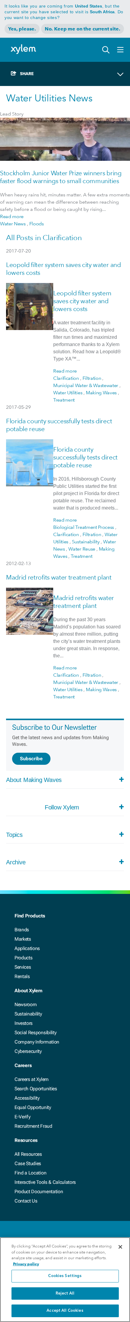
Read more (12, 216)
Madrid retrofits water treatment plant (59, 577)
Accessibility (27, 1098)
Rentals (22, 976)
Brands (22, 930)
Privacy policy (26, 1263)
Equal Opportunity (33, 1107)
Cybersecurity (28, 1051)
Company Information (37, 1042)
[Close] (120, 1247)
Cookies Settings (65, 1276)
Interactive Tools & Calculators (45, 1182)
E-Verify (22, 1117)
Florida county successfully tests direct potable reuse (85, 457)
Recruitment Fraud (33, 1126)
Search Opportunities (36, 1089)
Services (23, 967)
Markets (23, 939)
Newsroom (26, 1004)
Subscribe (31, 758)
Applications (27, 948)
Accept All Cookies (65, 1311)
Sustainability (28, 1014)
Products (23, 958)
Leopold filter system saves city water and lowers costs (82, 301)
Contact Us (26, 1201)
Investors (24, 1023)
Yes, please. (22, 29)
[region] (65, 1279)
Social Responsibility (35, 1032)
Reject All (65, 1293)
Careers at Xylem (32, 1079)
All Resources (28, 1154)
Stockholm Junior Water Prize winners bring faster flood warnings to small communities (61, 177)
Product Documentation (39, 1191)
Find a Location (30, 1173)
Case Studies (28, 1163)
